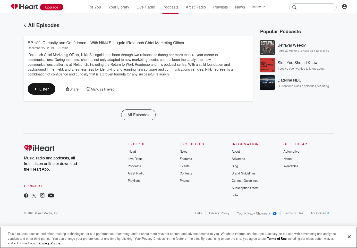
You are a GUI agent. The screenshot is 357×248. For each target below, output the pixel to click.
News (240, 7)
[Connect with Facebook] (26, 196)
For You (94, 7)
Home (287, 158)
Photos (185, 180)
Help (198, 213)
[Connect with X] (34, 196)
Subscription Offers (245, 187)
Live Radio (145, 7)
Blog (235, 166)
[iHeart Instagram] (42, 196)
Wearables (290, 166)
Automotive (291, 151)
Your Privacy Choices (252, 213)
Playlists (220, 7)
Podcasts (170, 7)
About (236, 151)
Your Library (118, 7)
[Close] (349, 236)
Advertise (238, 158)
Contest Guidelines (245, 180)
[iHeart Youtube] (51, 196)
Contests (186, 173)
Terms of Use (293, 213)
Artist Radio (196, 7)
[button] (41, 89)
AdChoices (318, 213)
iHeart (132, 151)
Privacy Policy (219, 213)
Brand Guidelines (244, 173)
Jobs (235, 195)
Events (185, 166)
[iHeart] (24, 7)
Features (186, 158)
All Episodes (44, 25)
